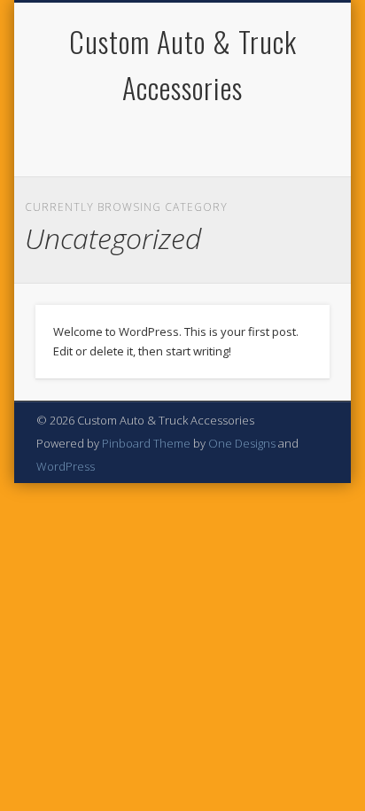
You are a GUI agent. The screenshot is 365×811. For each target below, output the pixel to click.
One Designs (242, 443)
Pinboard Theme (146, 443)
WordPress (65, 466)
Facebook (162, 141)
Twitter (198, 141)
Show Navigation (286, 158)
